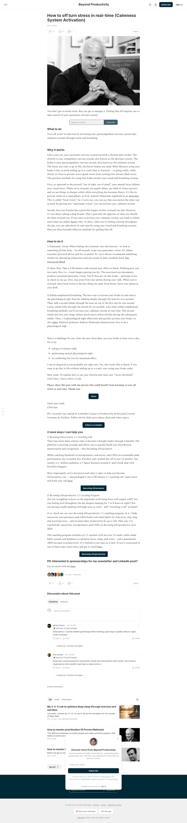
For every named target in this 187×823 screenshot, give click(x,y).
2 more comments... (55, 687)
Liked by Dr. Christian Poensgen (66, 628)
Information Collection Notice (93, 779)
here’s (74, 222)
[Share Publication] (155, 4)
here (70, 481)
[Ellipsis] (138, 625)
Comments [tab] (53, 602)
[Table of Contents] (3, 411)
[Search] (150, 4)
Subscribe (166, 4)
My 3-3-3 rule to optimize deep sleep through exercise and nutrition (81, 708)
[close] (118, 739)
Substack (81, 817)
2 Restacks (77, 574)
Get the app (106, 811)
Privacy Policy (113, 779)
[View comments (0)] (72, 722)
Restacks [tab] (64, 602)
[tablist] (58, 601)
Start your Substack (87, 811)
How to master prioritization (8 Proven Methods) (75, 729)
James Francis (59, 625)
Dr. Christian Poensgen (68, 719)
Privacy (96, 805)
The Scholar (58, 654)
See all (52, 767)
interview (134, 196)
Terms (103, 805)
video (55, 322)
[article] (93, 714)
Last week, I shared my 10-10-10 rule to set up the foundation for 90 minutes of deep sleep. (81, 714)
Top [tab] (50, 699)
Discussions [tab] (66, 699)
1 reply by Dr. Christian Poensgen (69, 646)
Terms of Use (106, 776)
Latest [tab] (56, 699)
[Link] (44, 129)
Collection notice (114, 805)
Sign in (179, 4)
